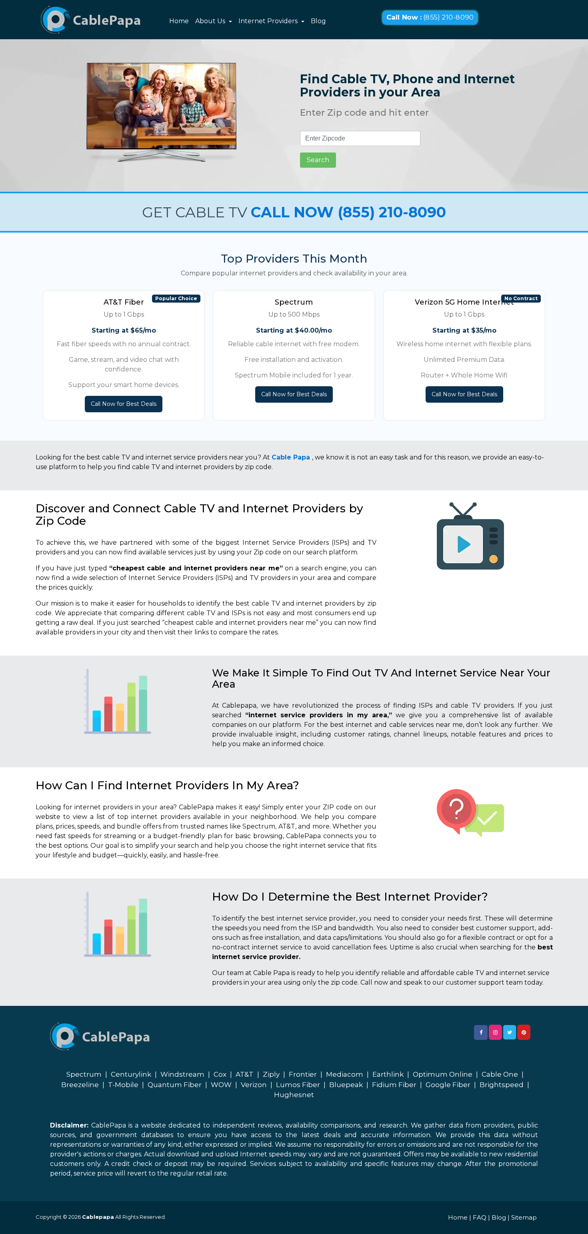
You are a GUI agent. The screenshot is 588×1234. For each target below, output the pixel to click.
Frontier (303, 1074)
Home (179, 21)
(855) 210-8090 (430, 17)
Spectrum (84, 1074)
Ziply (271, 1074)
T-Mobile (123, 1085)
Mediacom (344, 1074)
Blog (318, 21)
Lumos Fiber (298, 1085)
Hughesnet (294, 1095)
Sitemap (524, 1217)
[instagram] (495, 1032)
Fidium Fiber (394, 1085)
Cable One (500, 1074)
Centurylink (131, 1074)
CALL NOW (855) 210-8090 (348, 212)
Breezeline (80, 1085)
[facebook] (481, 1032)
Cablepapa (98, 1217)
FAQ (479, 1217)
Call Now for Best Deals (123, 403)
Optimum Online (442, 1074)
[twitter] (509, 1032)
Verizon (254, 1085)
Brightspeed (502, 1085)
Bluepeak (346, 1085)
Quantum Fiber (175, 1085)
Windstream (182, 1074)
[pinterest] (523, 1032)
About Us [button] (211, 21)
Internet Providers (268, 21)
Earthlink (388, 1074)
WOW (221, 1085)
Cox (220, 1074)
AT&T (245, 1074)
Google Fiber (448, 1085)
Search (318, 160)
